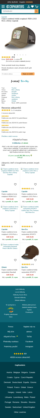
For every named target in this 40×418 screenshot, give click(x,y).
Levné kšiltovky (20, 292)
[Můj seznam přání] (32, 6)
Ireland (18, 392)
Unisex (14, 95)
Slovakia (24, 402)
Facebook (29, 342)
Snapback (15, 93)
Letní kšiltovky (20, 289)
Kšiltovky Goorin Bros (20, 295)
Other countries (20, 412)
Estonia (33, 382)
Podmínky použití (10, 347)
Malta (26, 397)
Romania (16, 402)
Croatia (10, 377)
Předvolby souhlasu (10, 342)
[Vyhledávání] (36, 11)
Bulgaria (24, 372)
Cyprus (16, 377)
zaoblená (15, 99)
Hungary (11, 392)
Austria (9, 372)
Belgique (16, 372)
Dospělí (14, 91)
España (26, 382)
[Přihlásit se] (29, 6)
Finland (10, 387)
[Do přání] (15, 184)
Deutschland (17, 382)
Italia (24, 392)
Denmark (7, 382)
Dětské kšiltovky (20, 300)
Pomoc (10, 327)
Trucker (14, 88)
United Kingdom (29, 407)
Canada (32, 372)
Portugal (8, 402)
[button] (14, 54)
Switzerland (17, 407)
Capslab (4, 17)
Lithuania (8, 397)
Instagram (29, 347)
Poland (32, 397)
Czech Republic (27, 377)
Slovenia (32, 402)
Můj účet (10, 332)
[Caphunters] (12, 6)
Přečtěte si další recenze (10, 136)
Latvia (30, 392)
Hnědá (14, 101)
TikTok (29, 337)
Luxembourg (18, 397)
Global (23, 387)
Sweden (8, 407)
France (16, 387)
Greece (30, 387)
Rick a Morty (16, 90)
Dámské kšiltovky (20, 297)
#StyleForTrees (10, 337)
